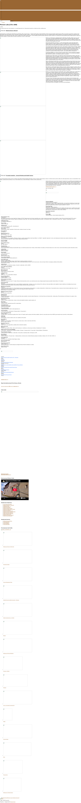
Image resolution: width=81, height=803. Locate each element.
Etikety (3, 6)
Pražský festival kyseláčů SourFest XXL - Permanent (9, 357)
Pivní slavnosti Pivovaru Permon (6, 374)
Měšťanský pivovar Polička (7, 521)
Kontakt (3, 9)
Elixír (4, 757)
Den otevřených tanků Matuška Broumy (7, 372)
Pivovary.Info (4, 10)
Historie (3, 7)
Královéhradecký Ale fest (5, 369)
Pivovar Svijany (5, 739)
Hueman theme (13, 801)
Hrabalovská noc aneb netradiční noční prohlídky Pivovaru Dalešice (12, 364)
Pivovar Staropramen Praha (7, 582)
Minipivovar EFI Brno (6, 507)
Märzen (4, 635)
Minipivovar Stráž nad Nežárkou (8, 653)
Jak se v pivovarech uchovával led (8, 705)
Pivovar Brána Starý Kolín (7, 504)
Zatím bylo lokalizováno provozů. (10, 386)
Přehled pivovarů (5, 2)
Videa (3, 8)
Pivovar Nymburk (6, 522)
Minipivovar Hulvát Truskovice (8, 512)
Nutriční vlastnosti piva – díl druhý (8, 617)
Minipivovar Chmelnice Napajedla (8, 505)
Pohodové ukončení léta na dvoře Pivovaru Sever (9, 367)
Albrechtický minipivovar (7, 506)
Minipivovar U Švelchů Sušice (8, 792)
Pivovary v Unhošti (6, 671)
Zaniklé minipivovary (5, 5)
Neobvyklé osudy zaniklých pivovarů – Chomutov (11, 600)
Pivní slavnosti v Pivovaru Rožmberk (7, 362)
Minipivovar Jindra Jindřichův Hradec (9, 509)
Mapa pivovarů (4, 3)
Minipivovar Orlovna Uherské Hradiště (9, 511)
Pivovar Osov (5, 774)
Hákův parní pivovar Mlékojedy (8, 513)
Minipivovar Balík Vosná (7, 514)
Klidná (4, 721)
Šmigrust (4, 687)
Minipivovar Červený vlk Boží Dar (8, 546)
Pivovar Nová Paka (6, 524)
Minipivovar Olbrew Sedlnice (7, 508)
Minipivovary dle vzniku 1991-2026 (7, 4)
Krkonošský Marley (6, 564)
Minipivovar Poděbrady (7, 510)
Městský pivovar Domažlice (7, 515)
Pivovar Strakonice (6, 523)
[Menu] (0, 0)
